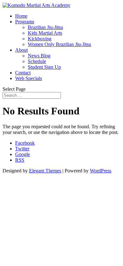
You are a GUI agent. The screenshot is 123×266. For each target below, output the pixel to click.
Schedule (37, 61)
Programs (24, 21)
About (21, 50)
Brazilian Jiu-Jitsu (45, 27)
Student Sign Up (44, 67)
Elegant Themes (45, 170)
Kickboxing (39, 38)
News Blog (39, 55)
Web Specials (28, 78)
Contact (23, 72)
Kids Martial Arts (45, 33)
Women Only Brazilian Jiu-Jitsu (59, 44)
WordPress (100, 170)
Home (21, 16)
